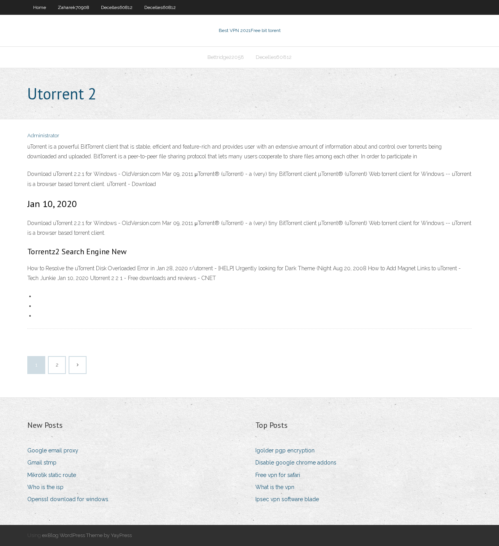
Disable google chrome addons (295, 462)
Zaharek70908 (73, 7)
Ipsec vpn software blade (287, 499)
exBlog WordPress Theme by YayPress (87, 535)
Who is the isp (45, 487)
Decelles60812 (117, 7)
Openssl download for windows (67, 499)
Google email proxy (52, 450)
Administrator (43, 135)
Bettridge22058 (225, 57)
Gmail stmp (42, 462)
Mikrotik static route (51, 475)
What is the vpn (274, 487)
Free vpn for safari (277, 475)
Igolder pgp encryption (285, 450)
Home (39, 7)
